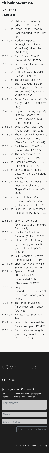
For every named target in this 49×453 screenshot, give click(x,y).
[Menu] (45, 2)
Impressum (21, 445)
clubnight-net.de (17, 3)
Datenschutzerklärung (37, 445)
